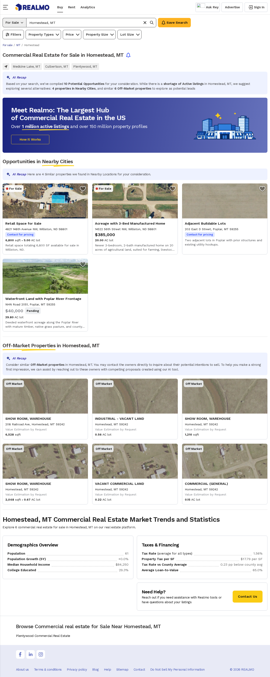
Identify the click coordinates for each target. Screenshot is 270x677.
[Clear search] (145, 22)
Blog (95, 669)
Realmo (32, 7)
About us (22, 669)
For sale (7, 45)
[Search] (151, 22)
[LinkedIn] (30, 654)
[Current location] (6, 66)
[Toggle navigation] (7, 7)
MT (18, 45)
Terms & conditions (48, 669)
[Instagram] (40, 654)
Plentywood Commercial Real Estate (43, 636)
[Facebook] (20, 654)
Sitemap (122, 669)
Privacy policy (77, 669)
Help (107, 669)
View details (45, 218)
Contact (139, 669)
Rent (71, 7)
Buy (60, 7)
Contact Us (247, 596)
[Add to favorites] (82, 188)
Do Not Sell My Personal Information (177, 669)
